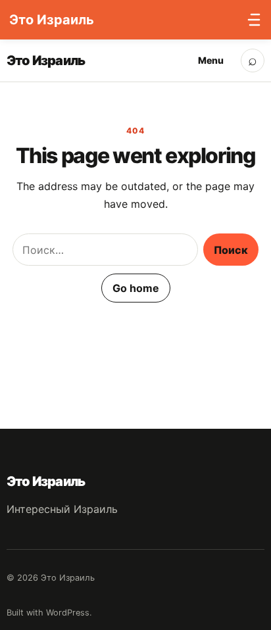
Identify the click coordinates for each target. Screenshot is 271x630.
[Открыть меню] (250, 20)
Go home (135, 288)
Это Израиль (46, 60)
